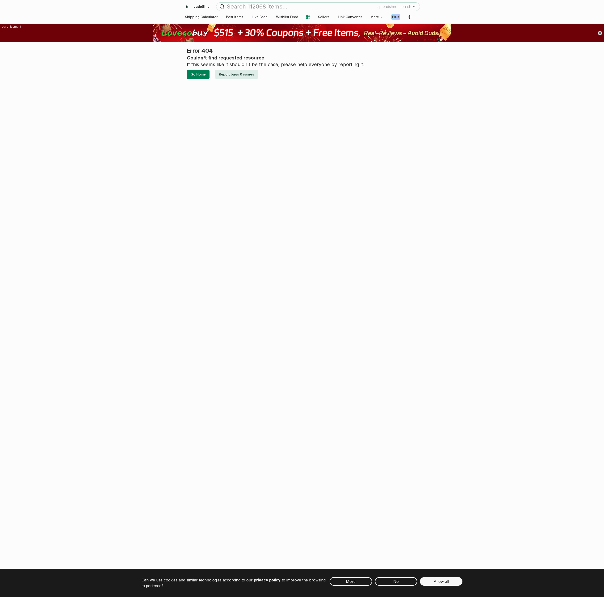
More (374, 17)
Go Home (198, 74)
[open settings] (409, 17)
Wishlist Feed (287, 17)
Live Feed (260, 17)
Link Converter (350, 17)
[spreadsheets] (308, 17)
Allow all (441, 581)
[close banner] (600, 33)
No (396, 581)
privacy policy (267, 580)
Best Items (234, 17)
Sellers (323, 17)
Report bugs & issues (236, 74)
